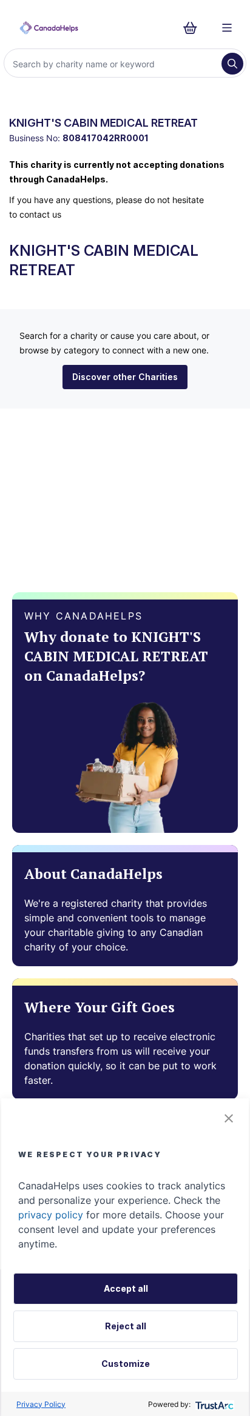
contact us (40, 214)
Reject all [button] (125, 1326)
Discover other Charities (125, 377)
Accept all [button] (126, 1288)
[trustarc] (213, 1404)
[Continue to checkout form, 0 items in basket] (194, 27)
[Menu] (226, 27)
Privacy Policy (41, 1404)
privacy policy (50, 1215)
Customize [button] (125, 1363)
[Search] (232, 64)
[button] (229, 1118)
